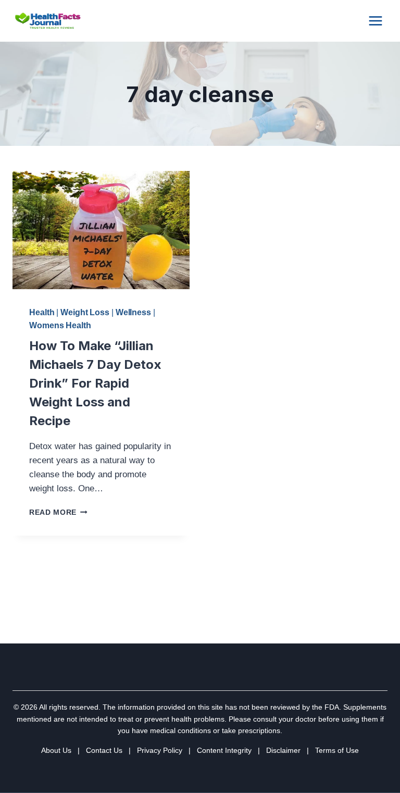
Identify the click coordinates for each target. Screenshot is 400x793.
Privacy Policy (159, 750)
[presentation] (101, 230)
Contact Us (104, 750)
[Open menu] (375, 20)
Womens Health (60, 325)
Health (41, 312)
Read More (58, 512)
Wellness (133, 312)
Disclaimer (283, 750)
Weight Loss (84, 312)
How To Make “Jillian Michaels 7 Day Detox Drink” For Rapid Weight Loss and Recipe (95, 383)
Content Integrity (224, 750)
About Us (56, 750)
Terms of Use (337, 750)
